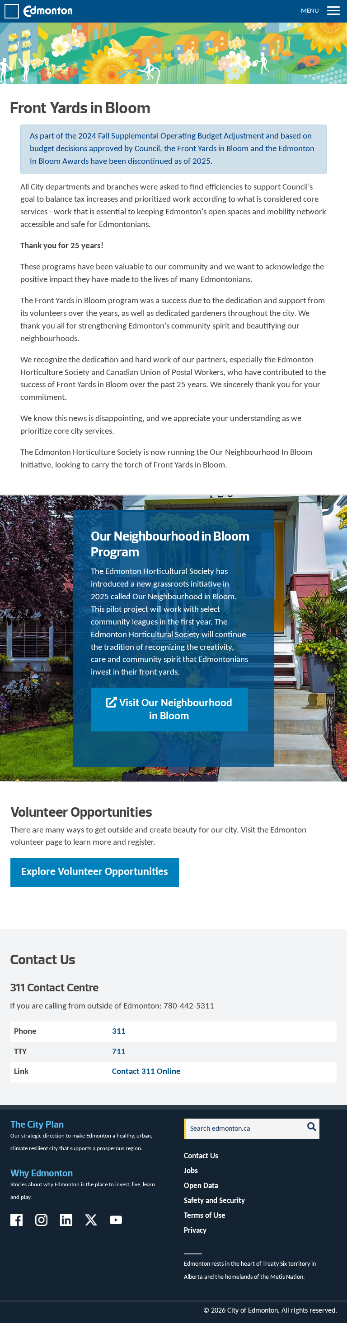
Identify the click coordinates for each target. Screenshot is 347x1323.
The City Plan (37, 1124)
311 (119, 1031)
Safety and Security (214, 1201)
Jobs (191, 1171)
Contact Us (201, 1156)
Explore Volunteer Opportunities (94, 872)
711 (119, 1052)
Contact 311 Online (146, 1072)
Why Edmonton (41, 1173)
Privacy (195, 1231)
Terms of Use (204, 1216)
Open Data (201, 1186)
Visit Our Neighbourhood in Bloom (175, 710)
